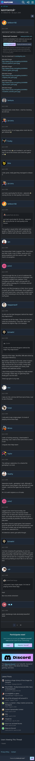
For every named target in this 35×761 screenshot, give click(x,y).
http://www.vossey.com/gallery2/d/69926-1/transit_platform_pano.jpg (15, 62)
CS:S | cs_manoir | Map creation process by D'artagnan (19, 704)
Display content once (9, 44)
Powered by (17, 758)
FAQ (6, 714)
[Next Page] (20, 625)
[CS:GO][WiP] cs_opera (12, 693)
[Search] (23, 2)
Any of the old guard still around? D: (16, 698)
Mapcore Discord (10, 728)
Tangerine (8, 719)
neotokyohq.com (20, 56)
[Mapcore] (7, 2)
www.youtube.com (26, 36)
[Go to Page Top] (32, 758)
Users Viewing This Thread (11, 739)
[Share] (32, 16)
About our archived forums (13, 723)
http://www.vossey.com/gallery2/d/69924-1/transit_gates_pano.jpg (15, 69)
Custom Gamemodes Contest (14, 709)
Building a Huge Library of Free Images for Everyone (18, 681)
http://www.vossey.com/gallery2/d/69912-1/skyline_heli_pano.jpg (15, 76)
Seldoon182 (6, 13)
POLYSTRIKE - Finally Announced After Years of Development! (19, 688)
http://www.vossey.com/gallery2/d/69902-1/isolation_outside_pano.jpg (15, 90)
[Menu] (32, 2)
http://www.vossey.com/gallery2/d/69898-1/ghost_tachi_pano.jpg (15, 83)
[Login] (28, 2)
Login (8, 645)
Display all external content (24, 44)
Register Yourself (23, 645)
